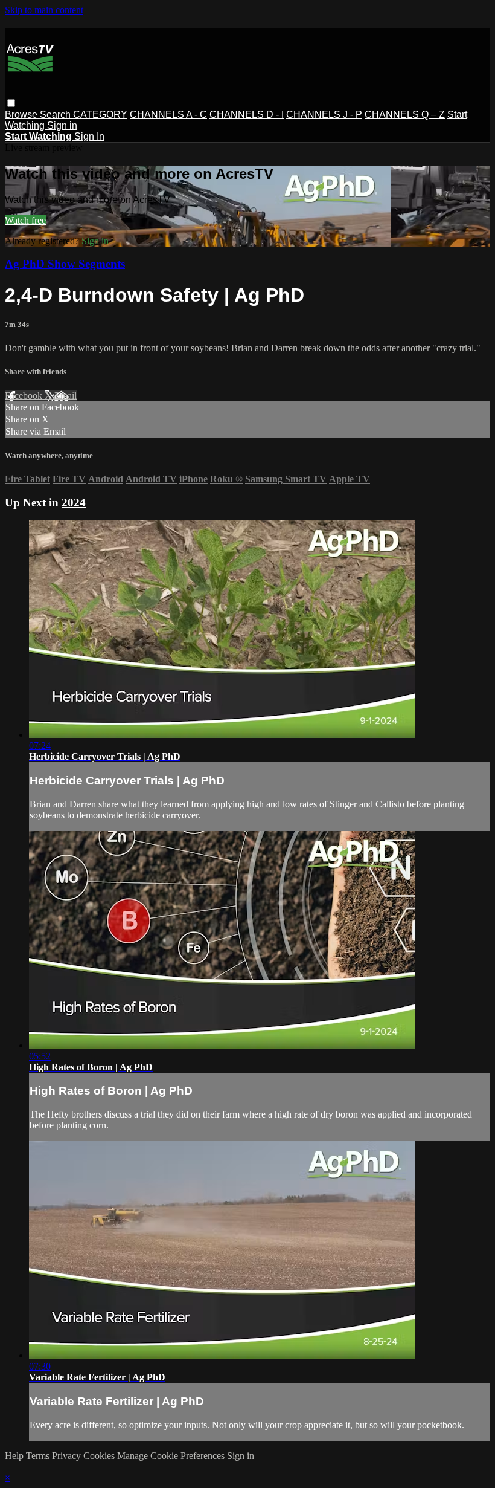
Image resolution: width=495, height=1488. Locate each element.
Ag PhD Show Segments (65, 263)
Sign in (62, 125)
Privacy (67, 1456)
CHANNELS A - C (168, 114)
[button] (11, 103)
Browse (22, 114)
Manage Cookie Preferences (172, 1456)
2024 (74, 502)
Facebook (25, 395)
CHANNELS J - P (324, 114)
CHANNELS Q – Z (405, 114)
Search (56, 114)
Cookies (100, 1456)
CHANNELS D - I (246, 114)
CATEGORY (100, 114)
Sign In (89, 136)
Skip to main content (44, 10)
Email (65, 395)
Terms (39, 1456)
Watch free (25, 220)
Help (15, 1456)
